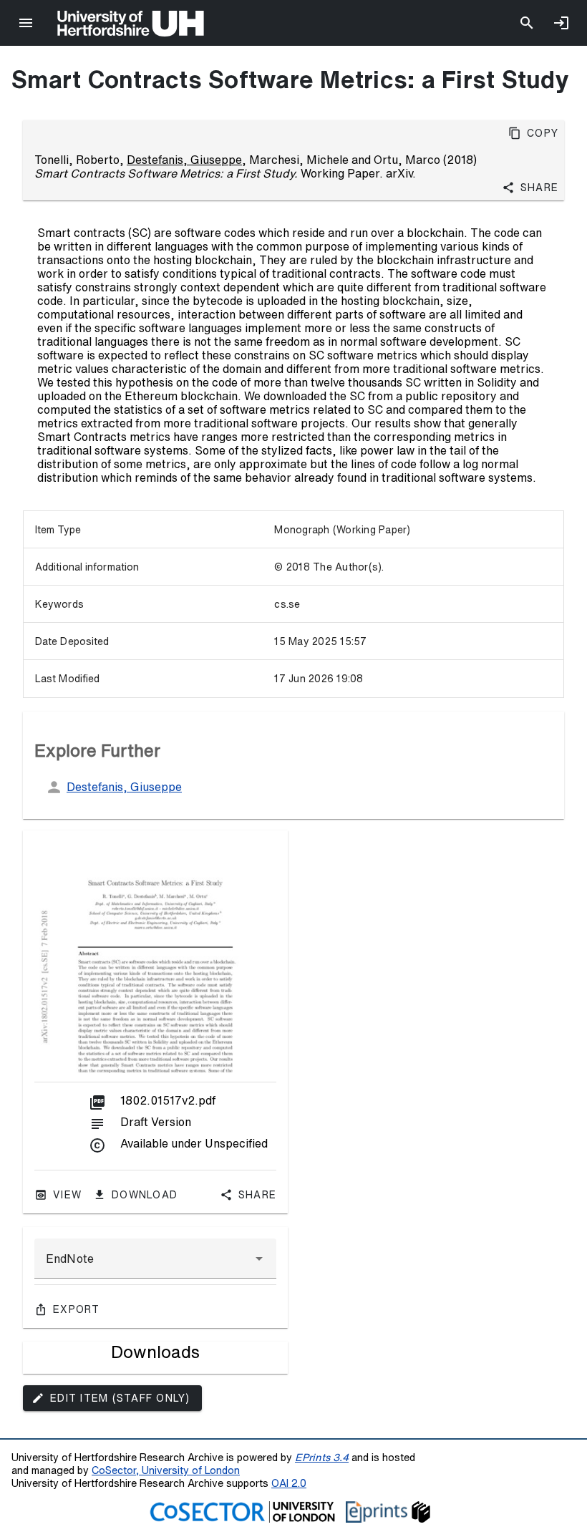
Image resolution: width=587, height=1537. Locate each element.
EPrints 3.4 (322, 1457)
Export (76, 1309)
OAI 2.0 (288, 1483)
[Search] (527, 23)
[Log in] (561, 23)
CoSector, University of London (166, 1470)
